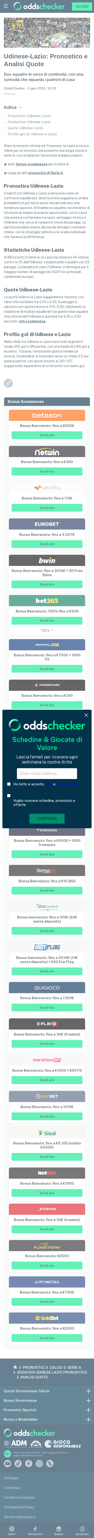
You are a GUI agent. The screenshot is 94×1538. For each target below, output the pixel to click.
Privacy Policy (68, 784)
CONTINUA (47, 818)
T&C (48, 784)
